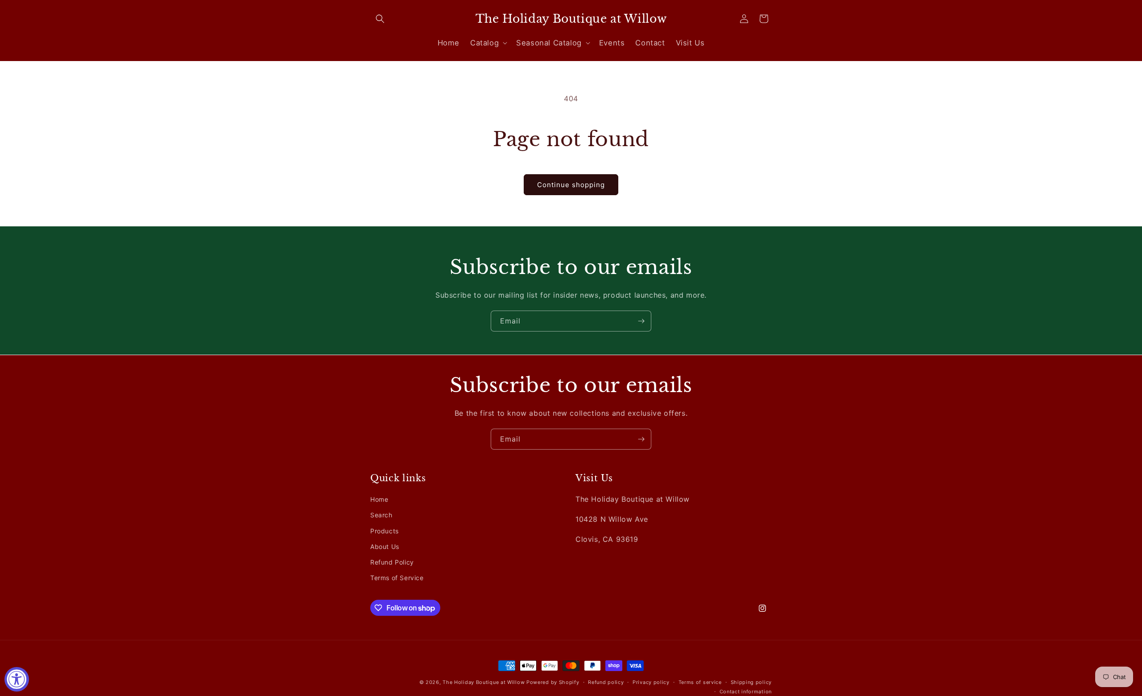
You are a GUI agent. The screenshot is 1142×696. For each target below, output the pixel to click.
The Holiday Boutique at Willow (484, 682)
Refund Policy (392, 562)
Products (384, 530)
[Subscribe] (641, 321)
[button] (380, 19)
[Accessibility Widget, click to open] (16, 679)
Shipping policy (751, 682)
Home (379, 499)
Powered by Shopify (552, 682)
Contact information (746, 691)
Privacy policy (651, 682)
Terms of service (700, 682)
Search (381, 515)
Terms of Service (397, 577)
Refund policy (606, 682)
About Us (384, 546)
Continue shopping (571, 184)
